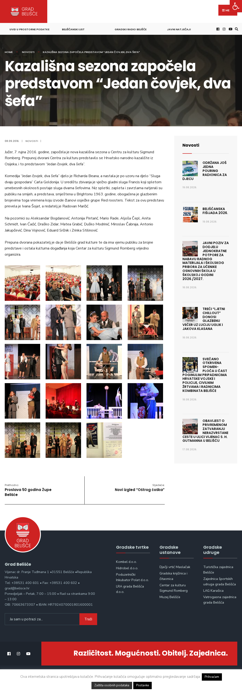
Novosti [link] (28, 52)
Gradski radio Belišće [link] (131, 29)
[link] (236, 6)
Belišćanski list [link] (73, 29)
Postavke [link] (142, 685)
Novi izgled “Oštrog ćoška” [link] (139, 487)
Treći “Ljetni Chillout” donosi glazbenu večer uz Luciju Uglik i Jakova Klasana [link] (203, 319)
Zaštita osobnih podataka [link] (111, 685)
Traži (88, 619)
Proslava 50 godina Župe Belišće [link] (28, 490)
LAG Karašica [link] (213, 590)
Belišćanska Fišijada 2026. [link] (215, 210)
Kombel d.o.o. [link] (126, 561)
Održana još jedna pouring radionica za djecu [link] (204, 170)
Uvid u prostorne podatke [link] (29, 29)
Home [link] (9, 52)
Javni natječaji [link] (179, 29)
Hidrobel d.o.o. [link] (127, 568)
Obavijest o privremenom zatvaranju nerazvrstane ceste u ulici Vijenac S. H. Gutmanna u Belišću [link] (205, 430)
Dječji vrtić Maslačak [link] (175, 567)
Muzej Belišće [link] (170, 597)
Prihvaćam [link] (212, 677)
